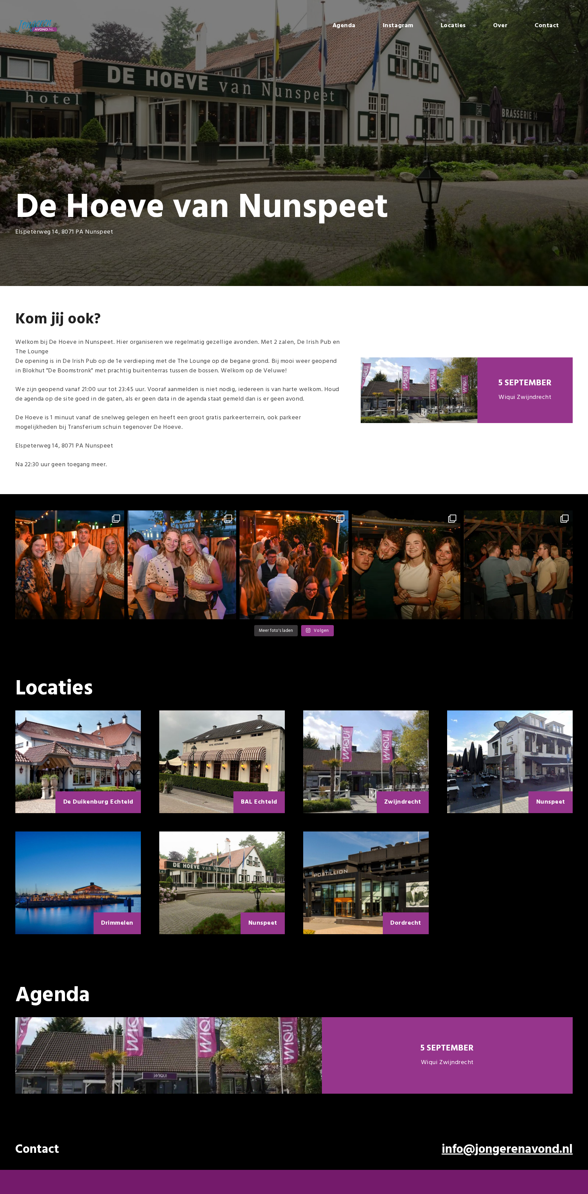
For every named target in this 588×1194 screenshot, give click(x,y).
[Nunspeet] (510, 761)
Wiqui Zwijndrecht (525, 397)
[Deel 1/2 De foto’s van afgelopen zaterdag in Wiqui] (518, 564)
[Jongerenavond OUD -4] (36, 26)
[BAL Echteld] (222, 761)
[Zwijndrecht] (366, 761)
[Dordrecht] (366, 882)
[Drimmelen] (78, 882)
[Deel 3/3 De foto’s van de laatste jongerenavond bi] (69, 564)
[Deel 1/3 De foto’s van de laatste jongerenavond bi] (294, 564)
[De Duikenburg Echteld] (78, 761)
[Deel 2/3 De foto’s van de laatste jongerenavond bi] (182, 564)
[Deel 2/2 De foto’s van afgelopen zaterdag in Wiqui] (406, 564)
